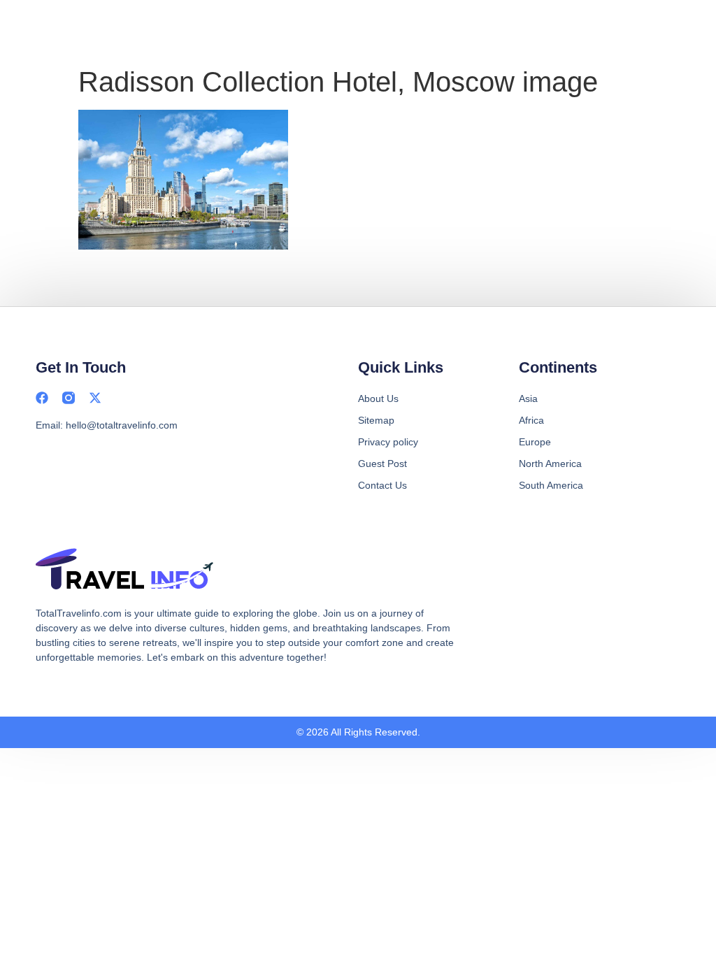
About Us (378, 398)
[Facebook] (42, 398)
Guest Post (382, 463)
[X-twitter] (95, 398)
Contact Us (382, 485)
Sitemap (376, 420)
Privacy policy (388, 441)
